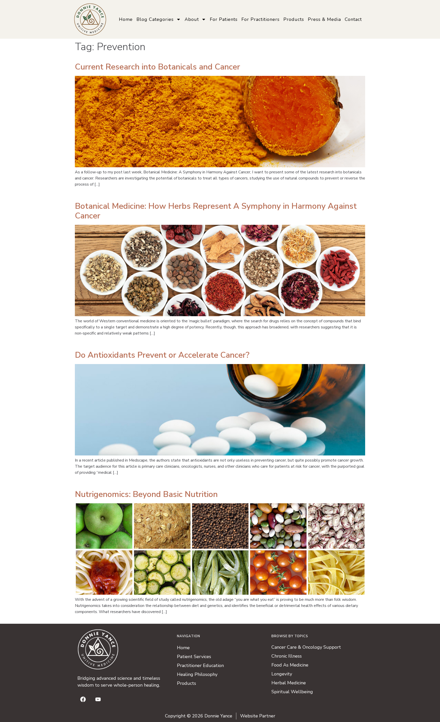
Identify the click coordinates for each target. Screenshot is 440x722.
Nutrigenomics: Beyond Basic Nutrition (146, 494)
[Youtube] (98, 699)
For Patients (224, 19)
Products (293, 19)
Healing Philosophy (197, 674)
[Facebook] (83, 699)
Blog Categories (155, 19)
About (192, 19)
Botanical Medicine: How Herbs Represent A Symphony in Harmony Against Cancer (216, 211)
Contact (353, 19)
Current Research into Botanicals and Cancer (157, 66)
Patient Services (194, 657)
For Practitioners (260, 19)
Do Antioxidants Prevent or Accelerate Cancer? (162, 355)
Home (126, 19)
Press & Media (324, 19)
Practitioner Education (200, 665)
